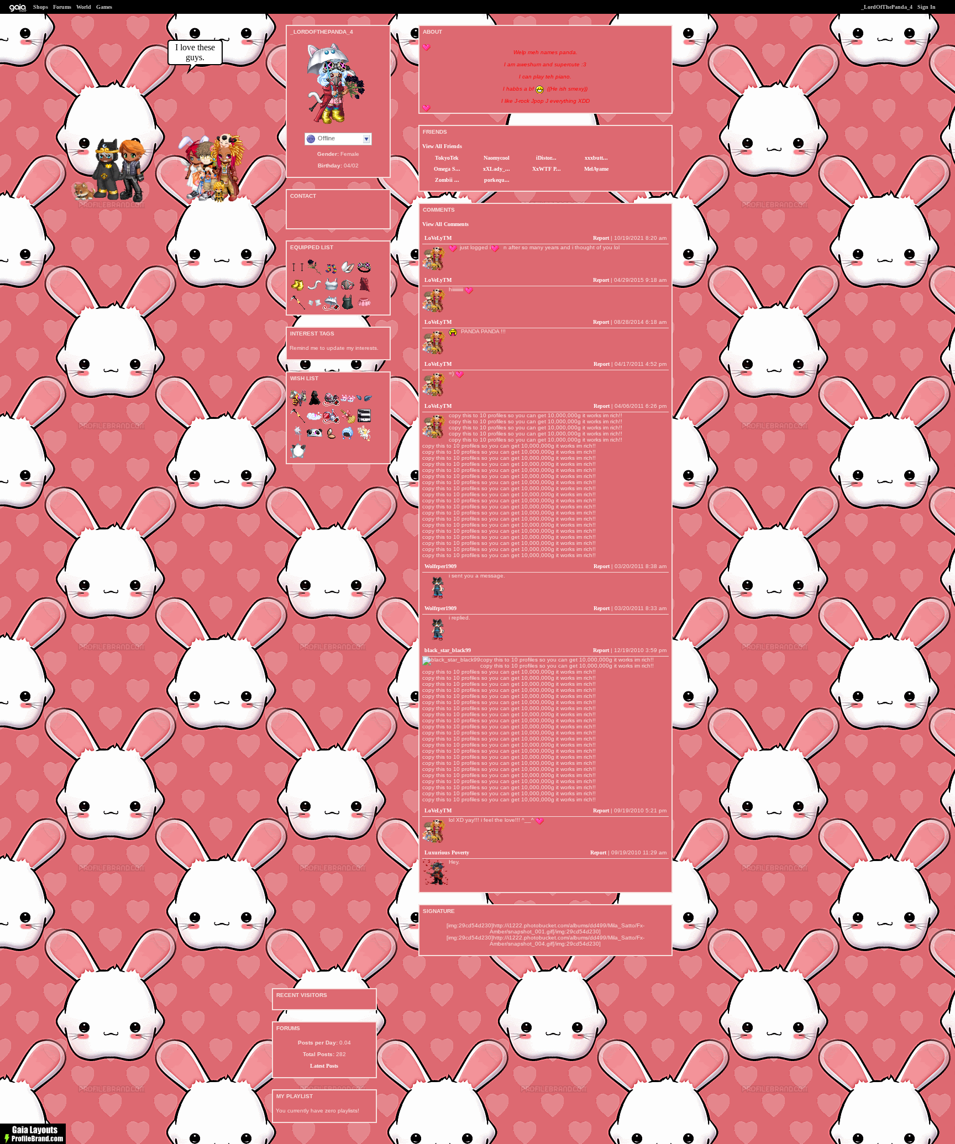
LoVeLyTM (438, 238)
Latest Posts (324, 1066)
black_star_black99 (447, 650)
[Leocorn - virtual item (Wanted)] (364, 440)
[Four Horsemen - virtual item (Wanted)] (298, 404)
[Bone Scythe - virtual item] (298, 309)
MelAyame (596, 169)
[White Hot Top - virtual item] (331, 291)
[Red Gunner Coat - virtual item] (364, 291)
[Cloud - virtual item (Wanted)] (314, 422)
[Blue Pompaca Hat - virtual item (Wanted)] (347, 440)
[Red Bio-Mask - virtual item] (347, 291)
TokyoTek (447, 158)
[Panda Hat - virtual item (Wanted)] (314, 440)
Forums (62, 7)
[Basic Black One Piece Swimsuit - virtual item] (347, 309)
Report (601, 238)
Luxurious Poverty (446, 852)
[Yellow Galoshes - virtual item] (298, 291)
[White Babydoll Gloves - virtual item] (314, 309)
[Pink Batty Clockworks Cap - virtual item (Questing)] (331, 404)
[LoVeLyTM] (222, 201)
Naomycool (497, 158)
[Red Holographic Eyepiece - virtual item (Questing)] (331, 422)
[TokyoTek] (101, 200)
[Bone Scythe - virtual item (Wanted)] (298, 422)
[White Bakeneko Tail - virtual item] (314, 291)
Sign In (926, 7)
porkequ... (497, 180)
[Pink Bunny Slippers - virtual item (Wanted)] (347, 404)
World (83, 7)
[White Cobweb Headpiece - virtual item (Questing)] (298, 440)
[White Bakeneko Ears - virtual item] (347, 273)
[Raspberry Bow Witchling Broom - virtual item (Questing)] (347, 422)
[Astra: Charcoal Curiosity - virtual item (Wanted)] (298, 457)
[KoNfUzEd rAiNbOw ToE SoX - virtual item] (331, 273)
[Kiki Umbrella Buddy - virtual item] (331, 309)
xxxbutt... (596, 158)
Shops (40, 7)
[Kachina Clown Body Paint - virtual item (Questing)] (364, 422)
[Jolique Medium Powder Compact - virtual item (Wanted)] (331, 440)
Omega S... (447, 169)
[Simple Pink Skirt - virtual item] (364, 309)
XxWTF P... (546, 169)
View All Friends (442, 146)
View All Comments (445, 224)
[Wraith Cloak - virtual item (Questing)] (314, 404)
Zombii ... (447, 180)
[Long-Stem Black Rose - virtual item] (314, 273)
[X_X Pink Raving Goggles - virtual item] (364, 273)
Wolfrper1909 (440, 566)
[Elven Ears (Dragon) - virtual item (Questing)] (364, 404)
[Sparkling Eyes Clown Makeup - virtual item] (298, 273)
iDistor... (546, 158)
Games (104, 7)
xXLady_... (496, 169)
